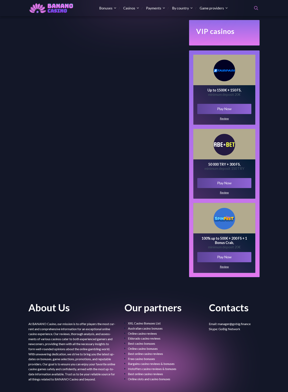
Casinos (129, 8)
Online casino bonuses (143, 348)
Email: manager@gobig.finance (230, 324)
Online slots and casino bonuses (149, 379)
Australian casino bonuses (145, 328)
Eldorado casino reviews (144, 338)
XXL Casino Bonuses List (144, 323)
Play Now (224, 109)
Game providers (212, 8)
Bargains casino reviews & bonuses (151, 364)
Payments (153, 8)
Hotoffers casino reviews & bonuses (152, 369)
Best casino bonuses (141, 343)
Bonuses (105, 8)
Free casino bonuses (141, 359)
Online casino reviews (142, 333)
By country (180, 8)
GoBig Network (229, 329)
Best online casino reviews (145, 353)
